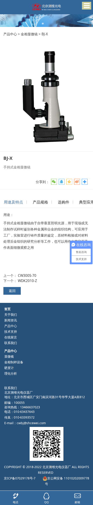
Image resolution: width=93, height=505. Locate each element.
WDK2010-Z (27, 280)
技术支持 (10, 331)
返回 (12, 290)
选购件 (63, 202)
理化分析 (10, 373)
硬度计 (9, 368)
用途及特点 (13, 202)
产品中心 (10, 33)
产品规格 (40, 202)
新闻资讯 (10, 320)
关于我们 (10, 314)
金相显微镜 (29, 33)
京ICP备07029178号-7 (19, 478)
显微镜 (9, 356)
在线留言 (10, 337)
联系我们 (10, 343)
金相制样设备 (13, 362)
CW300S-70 (27, 275)
